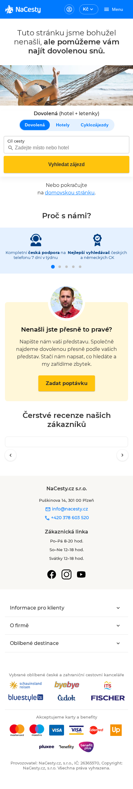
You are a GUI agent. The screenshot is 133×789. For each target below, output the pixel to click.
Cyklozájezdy (95, 124)
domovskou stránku (70, 193)
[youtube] (81, 574)
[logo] (23, 9)
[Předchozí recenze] (10, 455)
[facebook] (52, 574)
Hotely (63, 124)
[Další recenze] (122, 455)
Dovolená (35, 124)
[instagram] (66, 574)
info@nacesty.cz (69, 509)
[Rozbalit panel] (118, 608)
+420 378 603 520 (69, 517)
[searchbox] (66, 148)
